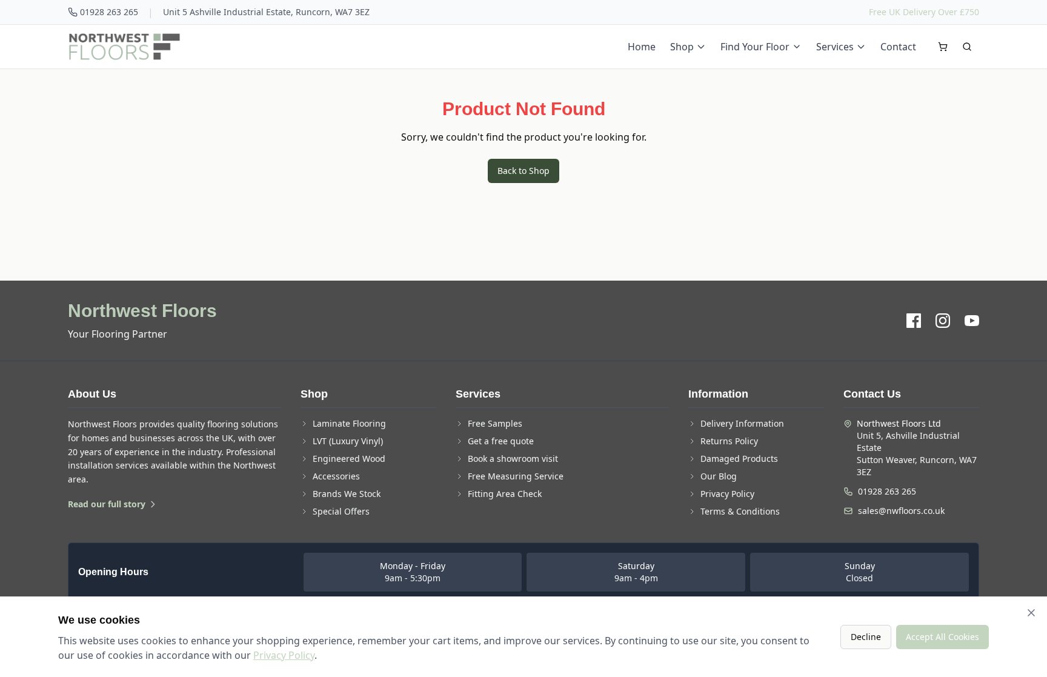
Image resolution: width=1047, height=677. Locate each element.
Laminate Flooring (349, 423)
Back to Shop (523, 170)
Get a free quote (501, 441)
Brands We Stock (347, 493)
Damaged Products (739, 458)
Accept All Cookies (942, 636)
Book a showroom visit (513, 458)
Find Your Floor (754, 46)
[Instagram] (943, 320)
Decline (866, 636)
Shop (682, 46)
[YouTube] (972, 320)
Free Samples (495, 423)
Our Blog (718, 476)
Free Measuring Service (515, 476)
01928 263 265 (109, 12)
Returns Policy (729, 441)
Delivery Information (742, 423)
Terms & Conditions (740, 511)
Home (642, 46)
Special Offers (341, 511)
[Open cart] (943, 47)
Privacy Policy (727, 493)
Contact (898, 46)
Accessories (336, 476)
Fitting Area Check (505, 493)
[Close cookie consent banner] (1031, 613)
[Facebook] (913, 320)
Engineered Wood (349, 458)
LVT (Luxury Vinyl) (348, 441)
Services (835, 46)
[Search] (967, 47)
